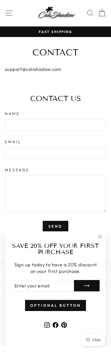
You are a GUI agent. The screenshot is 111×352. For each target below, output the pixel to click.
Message (17, 170)
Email (13, 141)
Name (12, 113)
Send (55, 226)
